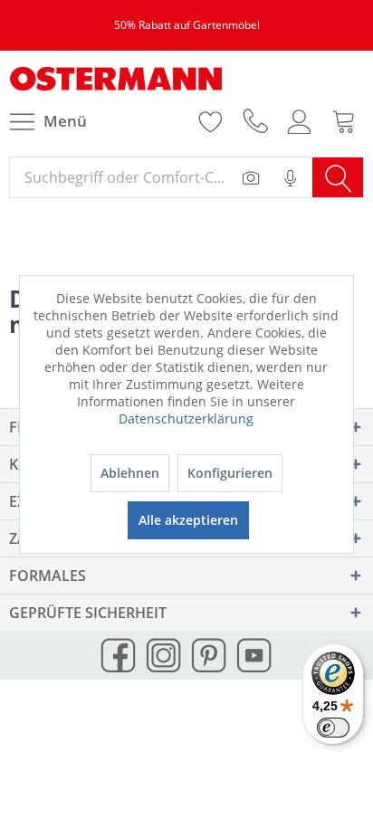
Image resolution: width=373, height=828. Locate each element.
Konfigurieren (230, 472)
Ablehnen (129, 472)
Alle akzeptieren (188, 519)
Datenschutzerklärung (186, 418)
